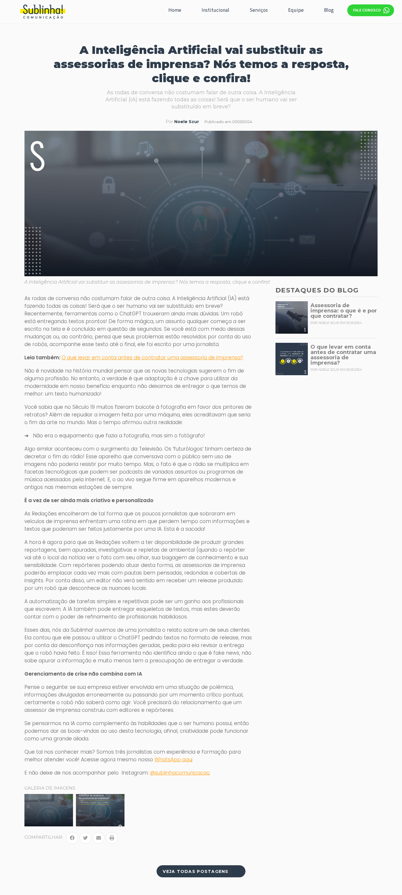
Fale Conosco (367, 10)
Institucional (215, 10)
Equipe (296, 10)
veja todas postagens (195, 871)
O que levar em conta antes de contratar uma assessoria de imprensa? (152, 357)
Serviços (259, 10)
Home (174, 10)
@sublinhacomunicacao (180, 772)
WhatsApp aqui (173, 759)
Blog (329, 10)
